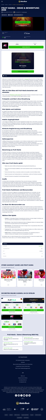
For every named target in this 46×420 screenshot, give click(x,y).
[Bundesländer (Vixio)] (16, 409)
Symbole (23, 362)
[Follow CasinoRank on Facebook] (16, 395)
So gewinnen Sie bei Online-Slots (23, 366)
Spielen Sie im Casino (22, 22)
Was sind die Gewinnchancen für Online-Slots (22, 364)
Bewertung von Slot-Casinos (15, 94)
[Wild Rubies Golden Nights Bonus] (25, 278)
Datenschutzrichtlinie (22, 378)
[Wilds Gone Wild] (8, 278)
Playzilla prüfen (12, 311)
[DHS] (22, 409)
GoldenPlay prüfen (33, 311)
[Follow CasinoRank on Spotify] (27, 395)
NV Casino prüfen (12, 328)
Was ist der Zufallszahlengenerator (22, 368)
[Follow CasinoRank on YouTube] (24, 395)
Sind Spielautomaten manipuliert (23, 360)
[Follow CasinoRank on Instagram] (19, 395)
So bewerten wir (22, 382)
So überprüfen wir (23, 380)
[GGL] (7, 409)
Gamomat (27, 79)
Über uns (23, 376)
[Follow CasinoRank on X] (21, 395)
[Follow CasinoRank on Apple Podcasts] (29, 395)
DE (22, 398)
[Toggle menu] (2, 1)
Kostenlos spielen (23, 25)
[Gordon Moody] (34, 409)
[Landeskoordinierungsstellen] (27, 409)
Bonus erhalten (26, 47)
